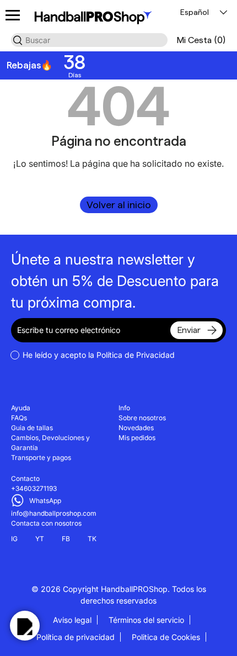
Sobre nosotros (142, 418)
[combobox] (89, 40)
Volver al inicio (119, 204)
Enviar (189, 330)
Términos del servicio (146, 620)
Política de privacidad (75, 637)
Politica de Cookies (166, 637)
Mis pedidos (136, 437)
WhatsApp (45, 500)
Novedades (136, 428)
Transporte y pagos (41, 457)
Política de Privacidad (135, 354)
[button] (201, 40)
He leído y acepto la (99, 354)
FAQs (19, 418)
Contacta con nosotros (46, 523)
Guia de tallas (32, 428)
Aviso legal (72, 620)
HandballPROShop (134, 589)
